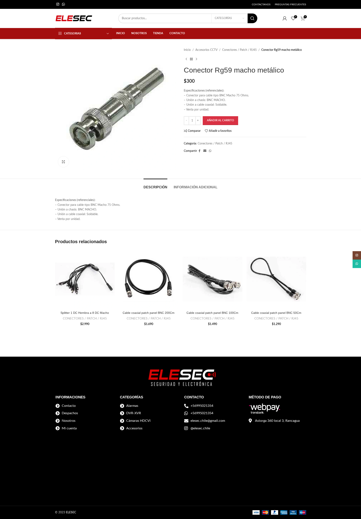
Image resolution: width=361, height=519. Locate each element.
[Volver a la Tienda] (191, 59)
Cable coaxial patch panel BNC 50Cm (276, 312)
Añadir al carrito (220, 120)
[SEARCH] (252, 18)
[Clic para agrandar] (63, 161)
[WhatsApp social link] (63, 4)
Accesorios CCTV (206, 50)
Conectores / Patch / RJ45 (239, 50)
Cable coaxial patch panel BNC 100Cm (212, 312)
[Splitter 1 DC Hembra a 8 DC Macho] (85, 279)
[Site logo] (74, 18)
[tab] (155, 185)
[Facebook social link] (199, 151)
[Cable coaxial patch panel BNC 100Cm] (212, 279)
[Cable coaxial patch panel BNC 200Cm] (148, 279)
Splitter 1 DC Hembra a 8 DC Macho (84, 312)
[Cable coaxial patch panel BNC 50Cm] (276, 279)
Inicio (187, 50)
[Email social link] (205, 151)
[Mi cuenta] (284, 18)
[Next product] (196, 59)
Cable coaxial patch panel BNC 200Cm (148, 312)
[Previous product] (186, 59)
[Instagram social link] (58, 4)
